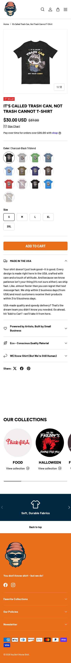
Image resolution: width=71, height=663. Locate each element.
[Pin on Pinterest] (28, 368)
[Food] (18, 442)
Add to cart (36, 246)
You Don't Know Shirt (20, 654)
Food (18, 462)
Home (6, 24)
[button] (58, 9)
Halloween (50, 462)
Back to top (35, 527)
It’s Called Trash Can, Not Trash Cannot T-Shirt (32, 24)
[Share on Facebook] (21, 368)
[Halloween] (50, 442)
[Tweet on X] (14, 368)
